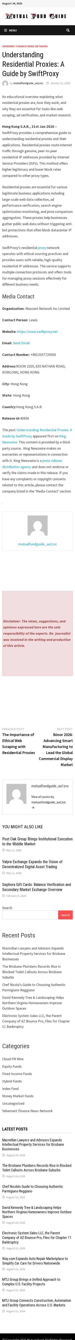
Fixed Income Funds (17, 1073)
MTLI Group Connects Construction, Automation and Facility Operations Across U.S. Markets (36, 1302)
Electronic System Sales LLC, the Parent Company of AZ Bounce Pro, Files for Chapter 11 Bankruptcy (36, 1021)
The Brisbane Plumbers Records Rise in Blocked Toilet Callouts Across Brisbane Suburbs (32, 972)
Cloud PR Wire (12, 1059)
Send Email (21, 343)
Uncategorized (13, 1103)
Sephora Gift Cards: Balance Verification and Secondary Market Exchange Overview (36, 887)
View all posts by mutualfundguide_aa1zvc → (48, 802)
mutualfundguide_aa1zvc (28, 83)
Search (7, 907)
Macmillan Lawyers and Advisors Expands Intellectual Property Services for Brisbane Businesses (33, 953)
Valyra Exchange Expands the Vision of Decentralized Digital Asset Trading (32, 864)
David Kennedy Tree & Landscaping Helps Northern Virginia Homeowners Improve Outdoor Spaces (33, 1003)
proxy (42, 247)
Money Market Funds (18, 1096)
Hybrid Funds (12, 1081)
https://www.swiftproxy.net (37, 331)
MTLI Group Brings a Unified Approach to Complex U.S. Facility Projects (31, 1281)
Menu (13, 30)
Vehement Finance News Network (25, 46)
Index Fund (10, 1088)
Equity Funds (12, 1066)
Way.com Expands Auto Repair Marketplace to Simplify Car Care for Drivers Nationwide (35, 1260)
